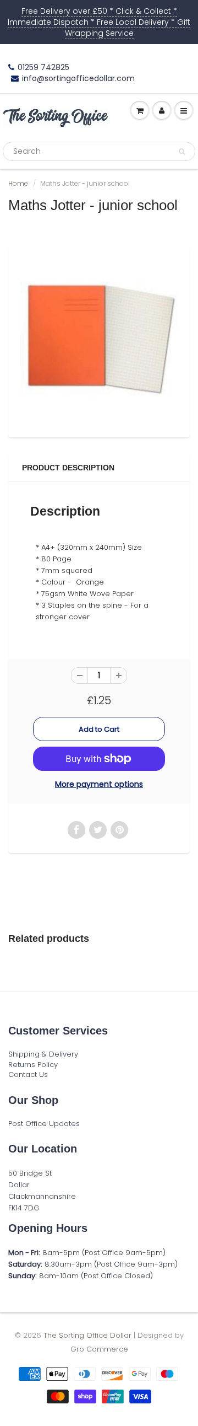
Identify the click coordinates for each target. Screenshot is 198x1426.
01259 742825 (43, 67)
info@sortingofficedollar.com (78, 78)
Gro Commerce (99, 1349)
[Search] (181, 151)
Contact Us (28, 1074)
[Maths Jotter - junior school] (99, 340)
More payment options (99, 784)
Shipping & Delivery (43, 1054)
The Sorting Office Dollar (87, 1335)
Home (18, 183)
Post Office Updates (44, 1123)
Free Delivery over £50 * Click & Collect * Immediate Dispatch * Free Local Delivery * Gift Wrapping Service (99, 22)
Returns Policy (33, 1064)
